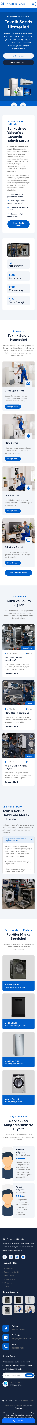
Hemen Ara (19, 56)
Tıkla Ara (20, 1421)
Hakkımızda (8, 1268)
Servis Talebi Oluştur (18, 224)
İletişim (6, 1286)
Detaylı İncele (12, 407)
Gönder (29, 1375)
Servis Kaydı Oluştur (18, 62)
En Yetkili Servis (11, 1401)
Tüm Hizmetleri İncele (18, 573)
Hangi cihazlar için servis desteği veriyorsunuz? (17, 863)
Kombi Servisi (12, 495)
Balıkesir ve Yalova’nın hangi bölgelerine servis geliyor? (15, 870)
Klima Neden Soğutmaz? (17, 713)
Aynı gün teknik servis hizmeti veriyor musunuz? (15, 840)
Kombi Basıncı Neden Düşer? (16, 767)
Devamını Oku (11, 674)
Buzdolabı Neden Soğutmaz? (13, 659)
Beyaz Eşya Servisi (14, 391)
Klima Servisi (11, 443)
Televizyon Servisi (14, 547)
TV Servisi (8, 1283)
